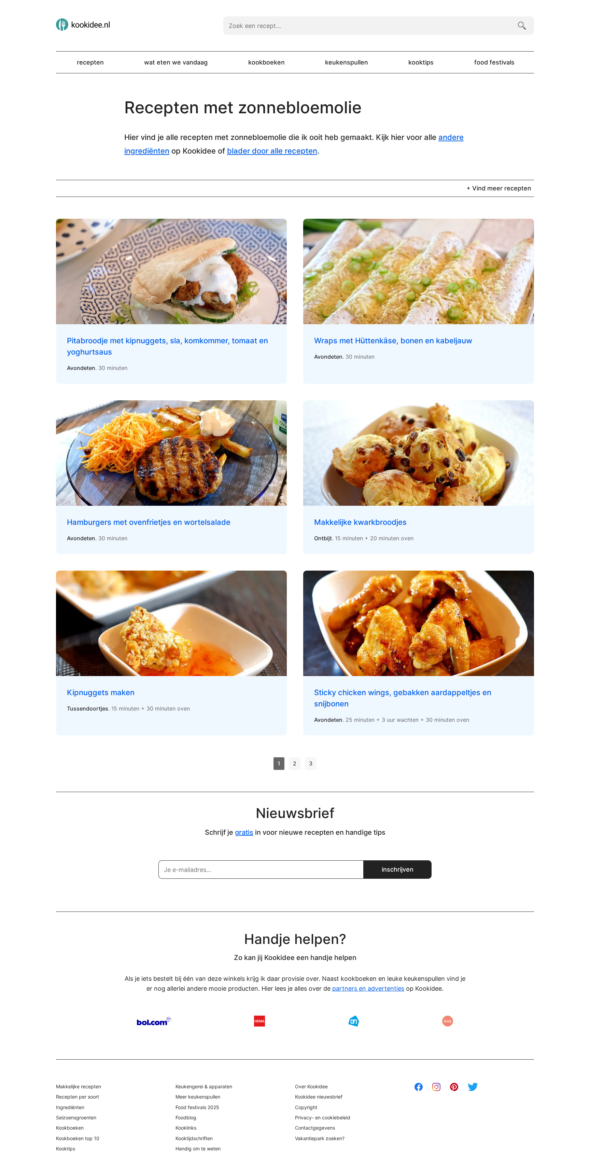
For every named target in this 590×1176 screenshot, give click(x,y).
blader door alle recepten (272, 150)
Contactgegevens (315, 1128)
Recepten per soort (77, 1097)
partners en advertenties (368, 988)
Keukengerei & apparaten (203, 1086)
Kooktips (421, 62)
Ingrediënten (70, 1107)
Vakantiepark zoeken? (320, 1138)
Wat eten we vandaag (176, 62)
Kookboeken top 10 (77, 1138)
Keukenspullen (346, 62)
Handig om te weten (198, 1148)
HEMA (259, 1021)
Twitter (473, 1087)
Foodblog (185, 1117)
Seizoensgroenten (76, 1117)
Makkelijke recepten (78, 1086)
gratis (244, 832)
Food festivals (494, 62)
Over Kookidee (311, 1086)
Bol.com (154, 1021)
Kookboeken (266, 62)
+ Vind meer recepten (498, 188)
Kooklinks (185, 1128)
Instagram (436, 1087)
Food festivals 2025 (197, 1107)
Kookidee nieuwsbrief (318, 1097)
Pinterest (454, 1087)
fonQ (447, 1021)
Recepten (90, 62)
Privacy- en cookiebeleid (322, 1117)
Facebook (419, 1087)
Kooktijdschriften (194, 1138)
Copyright (306, 1107)
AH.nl (354, 1021)
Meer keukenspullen (197, 1097)
